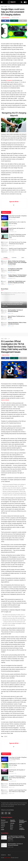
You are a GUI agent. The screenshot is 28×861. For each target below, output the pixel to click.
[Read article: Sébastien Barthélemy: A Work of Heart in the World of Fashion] (4, 324)
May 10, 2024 (12, 251)
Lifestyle (12, 823)
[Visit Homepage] (12, 2)
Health (2, 829)
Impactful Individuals (12, 821)
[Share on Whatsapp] (14, 21)
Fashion (3, 824)
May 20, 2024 (12, 245)
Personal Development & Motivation (22, 821)
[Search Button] (21, 2)
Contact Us (3, 854)
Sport (20, 824)
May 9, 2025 (11, 319)
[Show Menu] (1, 2)
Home (2, 6)
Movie (11, 825)
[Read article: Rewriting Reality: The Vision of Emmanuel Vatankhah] (4, 311)
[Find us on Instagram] (2, 813)
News (6, 6)
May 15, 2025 (11, 313)
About (9, 854)
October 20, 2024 (13, 239)
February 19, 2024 (15, 17)
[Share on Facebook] (5, 21)
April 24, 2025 (11, 325)
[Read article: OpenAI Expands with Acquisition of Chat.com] (4, 230)
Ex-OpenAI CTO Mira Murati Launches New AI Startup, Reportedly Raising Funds (17, 236)
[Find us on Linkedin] (9, 813)
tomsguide (9, 80)
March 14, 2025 (12, 219)
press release (5, 400)
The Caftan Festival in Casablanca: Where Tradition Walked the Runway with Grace (12, 303)
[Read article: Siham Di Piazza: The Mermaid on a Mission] (4, 318)
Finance (3, 825)
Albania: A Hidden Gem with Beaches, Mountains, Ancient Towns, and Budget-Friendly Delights (17, 263)
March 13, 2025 (12, 225)
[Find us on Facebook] (6, 813)
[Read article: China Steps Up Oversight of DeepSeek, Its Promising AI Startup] (4, 217)
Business (3, 820)
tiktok (5, 736)
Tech (9, 6)
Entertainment (4, 822)
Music (11, 827)
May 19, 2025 (5, 306)
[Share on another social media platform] (23, 21)
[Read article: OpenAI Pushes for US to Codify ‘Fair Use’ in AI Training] (4, 224)
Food (2, 827)
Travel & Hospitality (21, 829)
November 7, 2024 (13, 231)
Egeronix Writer (5, 17)
